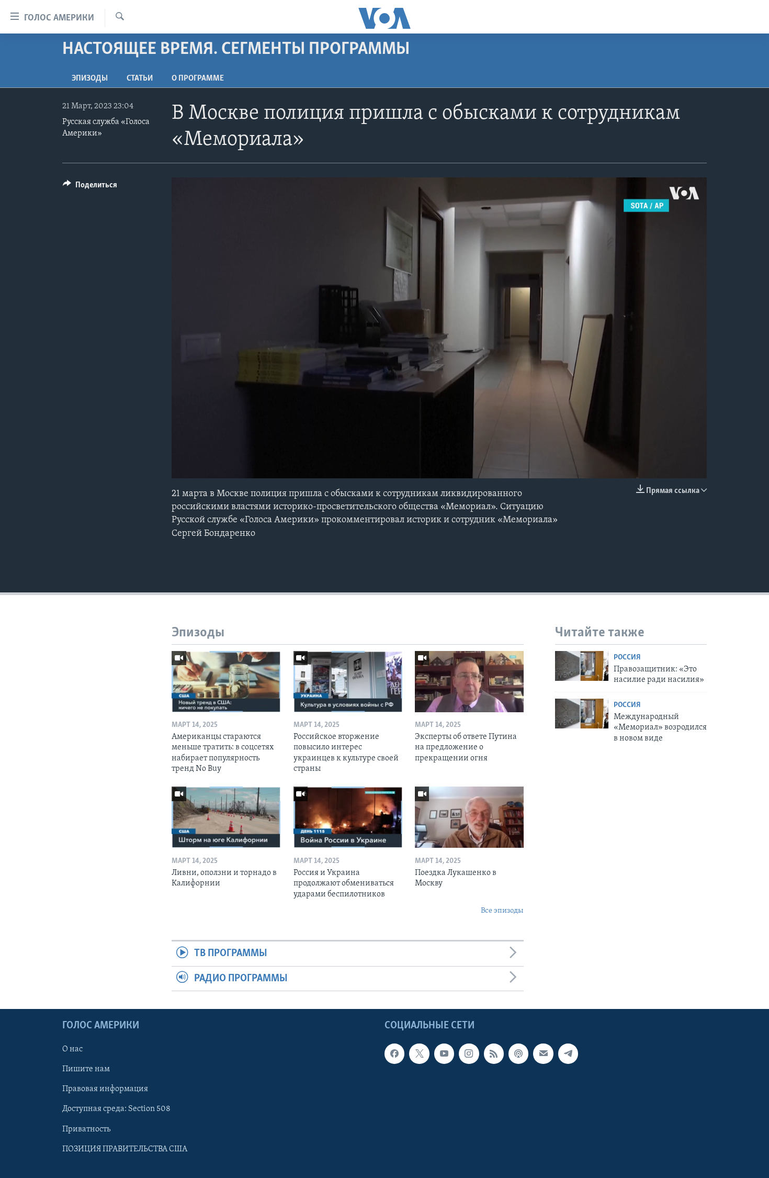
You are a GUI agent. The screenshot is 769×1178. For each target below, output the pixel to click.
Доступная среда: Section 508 (116, 1109)
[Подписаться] (543, 1053)
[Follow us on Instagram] (469, 1053)
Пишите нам (86, 1069)
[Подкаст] (518, 1053)
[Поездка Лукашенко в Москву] (469, 817)
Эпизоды (90, 78)
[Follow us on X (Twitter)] (419, 1053)
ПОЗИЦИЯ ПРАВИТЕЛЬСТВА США (124, 1149)
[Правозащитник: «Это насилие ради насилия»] (581, 666)
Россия (627, 657)
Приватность (86, 1129)
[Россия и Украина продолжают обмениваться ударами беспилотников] (347, 817)
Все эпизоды (502, 911)
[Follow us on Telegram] (568, 1053)
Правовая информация (105, 1089)
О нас (72, 1049)
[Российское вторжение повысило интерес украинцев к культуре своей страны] (347, 681)
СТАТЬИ (140, 78)
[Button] (90, 187)
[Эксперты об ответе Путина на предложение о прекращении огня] (469, 681)
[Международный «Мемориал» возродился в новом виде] (581, 713)
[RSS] (494, 1053)
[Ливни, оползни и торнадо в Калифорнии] (226, 817)
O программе (198, 78)
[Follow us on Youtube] (444, 1053)
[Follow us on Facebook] (394, 1053)
